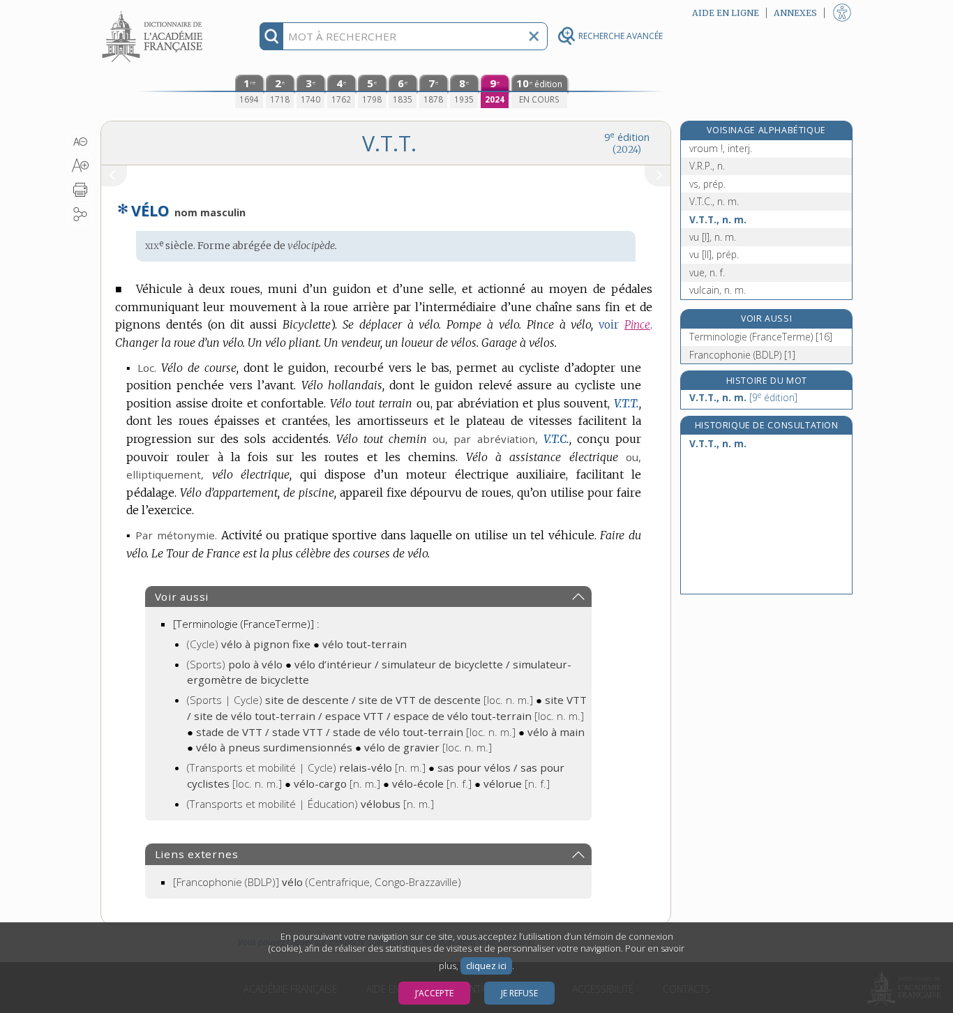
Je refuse (519, 993)
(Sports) (235, 664)
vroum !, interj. (720, 148)
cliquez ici (486, 966)
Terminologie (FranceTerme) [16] (760, 336)
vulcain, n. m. (717, 290)
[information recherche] (272, 36)
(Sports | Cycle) (360, 700)
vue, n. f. (707, 272)
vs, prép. (707, 183)
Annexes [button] (795, 13)
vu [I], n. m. (712, 236)
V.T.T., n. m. (717, 219)
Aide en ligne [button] (725, 13)
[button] (80, 141)
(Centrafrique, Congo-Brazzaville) (317, 882)
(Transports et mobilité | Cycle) (306, 767)
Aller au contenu (154, 12)
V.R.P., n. (707, 165)
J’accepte (434, 993)
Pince (637, 324)
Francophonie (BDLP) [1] (742, 354)
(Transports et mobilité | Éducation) (310, 804)
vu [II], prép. (714, 254)
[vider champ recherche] (534, 36)
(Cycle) (248, 644)
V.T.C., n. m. (714, 201)
